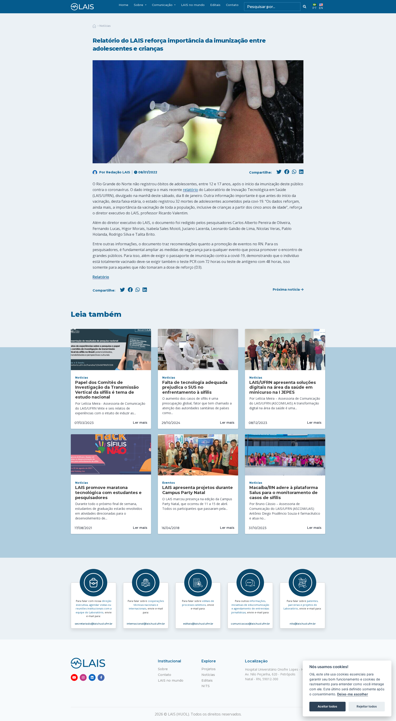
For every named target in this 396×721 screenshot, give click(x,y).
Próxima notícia (287, 289)
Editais (215, 5)
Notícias (104, 25)
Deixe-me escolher (352, 694)
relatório (190, 189)
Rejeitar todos (367, 706)
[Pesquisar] (304, 6)
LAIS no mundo (193, 5)
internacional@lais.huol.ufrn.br (146, 623)
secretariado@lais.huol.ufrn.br (93, 623)
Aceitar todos (327, 706)
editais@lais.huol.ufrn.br (198, 623)
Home (123, 5)
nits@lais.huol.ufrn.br (303, 623)
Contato (232, 5)
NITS (205, 686)
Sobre (163, 669)
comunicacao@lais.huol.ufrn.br (250, 623)
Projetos (208, 669)
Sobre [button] (139, 5)
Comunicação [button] (162, 5)
